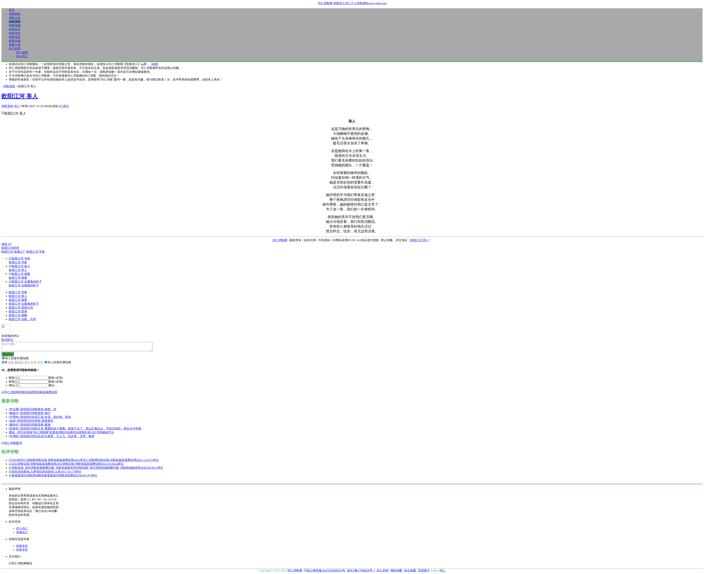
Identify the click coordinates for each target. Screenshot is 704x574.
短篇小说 (15, 44)
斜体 (34, 362)
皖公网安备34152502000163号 (326, 570)
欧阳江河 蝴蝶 (18, 315)
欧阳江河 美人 (19, 96)
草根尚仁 (22, 532)
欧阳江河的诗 (10, 247)
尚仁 (17, 106)
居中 (27, 362)
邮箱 (12, 381)
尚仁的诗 (15, 48)
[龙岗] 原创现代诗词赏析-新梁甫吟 (31, 420)
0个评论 (64, 106)
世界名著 (15, 40)
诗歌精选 (15, 13)
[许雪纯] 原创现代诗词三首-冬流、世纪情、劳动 (40, 416)
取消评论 (7, 339)
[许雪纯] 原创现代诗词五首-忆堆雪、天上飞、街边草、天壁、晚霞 (51, 436)
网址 (12, 385)
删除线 (19, 362)
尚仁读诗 (22, 52)
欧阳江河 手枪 (35, 251)
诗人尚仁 (22, 56)
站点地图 (410, 570)
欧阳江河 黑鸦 (18, 311)
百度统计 (424, 570)
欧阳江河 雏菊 (18, 299)
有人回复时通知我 (17, 358)
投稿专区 (15, 37)
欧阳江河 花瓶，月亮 (22, 319)
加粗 (11, 362)
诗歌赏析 (15, 21)
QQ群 (154, 64)
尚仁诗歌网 (280, 240)
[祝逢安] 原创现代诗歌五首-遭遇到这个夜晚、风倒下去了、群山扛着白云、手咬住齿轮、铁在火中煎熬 (75, 428)
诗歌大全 (15, 17)
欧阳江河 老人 (18, 296)
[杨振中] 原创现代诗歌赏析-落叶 (29, 413)
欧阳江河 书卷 (18, 292)
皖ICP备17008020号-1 (361, 570)
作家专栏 (15, 33)
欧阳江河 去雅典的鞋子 (24, 303)
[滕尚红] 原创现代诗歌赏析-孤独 (29, 424)
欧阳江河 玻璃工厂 (13, 251)
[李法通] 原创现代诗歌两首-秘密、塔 (32, 409)
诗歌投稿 (15, 25)
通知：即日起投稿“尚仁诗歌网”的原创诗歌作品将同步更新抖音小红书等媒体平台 (61, 432)
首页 (12, 10)
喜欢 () (6, 244)
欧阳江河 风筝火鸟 (21, 307)
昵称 (12, 377)
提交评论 (7, 354)
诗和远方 (15, 29)
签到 (40, 362)
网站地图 (396, 570)
